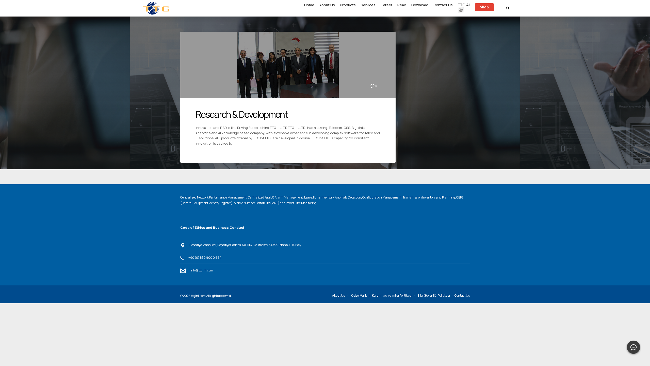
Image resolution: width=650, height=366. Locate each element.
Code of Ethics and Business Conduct (212, 227)
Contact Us (462, 295)
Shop (484, 7)
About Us (338, 295)
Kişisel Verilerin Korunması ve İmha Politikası (381, 295)
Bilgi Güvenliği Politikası (434, 295)
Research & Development (242, 114)
